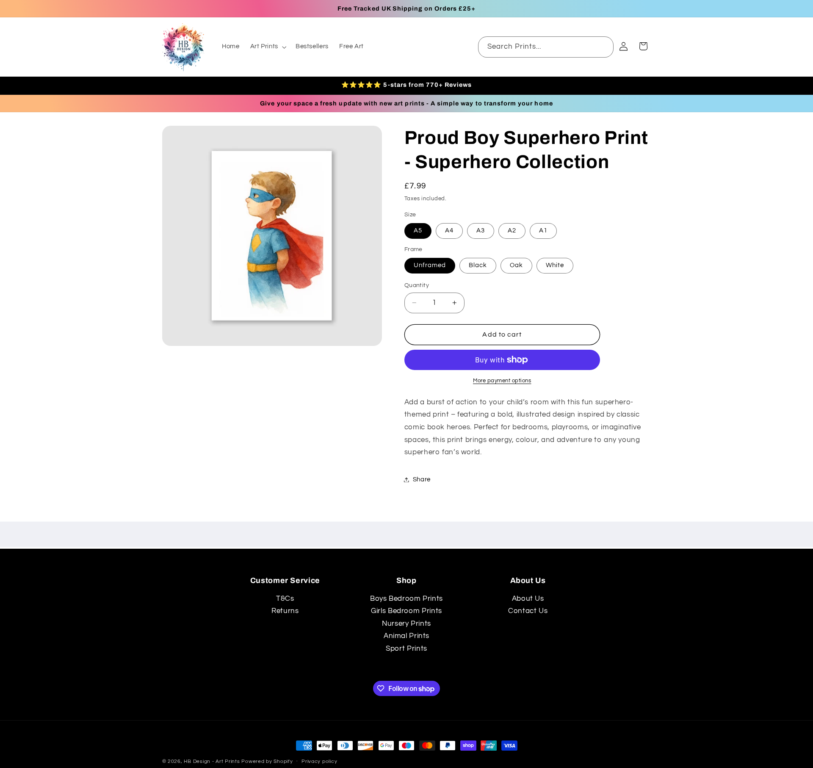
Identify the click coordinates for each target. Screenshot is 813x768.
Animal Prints (406, 636)
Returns (285, 611)
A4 (449, 230)
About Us (528, 598)
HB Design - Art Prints (212, 761)
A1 (543, 230)
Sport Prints (406, 648)
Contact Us (528, 611)
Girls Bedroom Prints (406, 611)
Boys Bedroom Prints (406, 598)
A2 (512, 230)
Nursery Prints (406, 623)
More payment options (502, 381)
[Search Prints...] (603, 46)
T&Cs (285, 598)
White (555, 265)
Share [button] (422, 479)
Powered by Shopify (267, 761)
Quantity (416, 285)
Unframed (430, 265)
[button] (267, 47)
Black (478, 265)
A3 (480, 230)
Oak (516, 265)
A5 (418, 230)
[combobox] (546, 47)
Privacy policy (319, 762)
